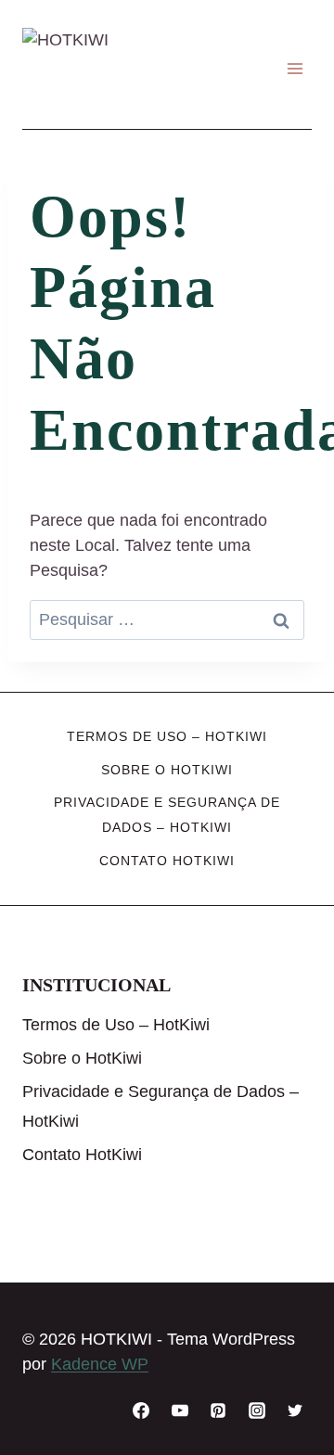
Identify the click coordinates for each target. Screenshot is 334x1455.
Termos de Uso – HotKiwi (167, 736)
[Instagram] (257, 1410)
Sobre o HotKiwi (167, 769)
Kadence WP (99, 1364)
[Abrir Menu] (294, 69)
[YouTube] (180, 1410)
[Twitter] (295, 1410)
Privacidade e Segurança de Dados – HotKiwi (167, 815)
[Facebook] (141, 1410)
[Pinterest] (218, 1410)
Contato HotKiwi (167, 860)
